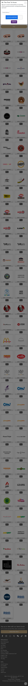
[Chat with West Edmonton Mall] (25, 683)
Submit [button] (14, 21)
